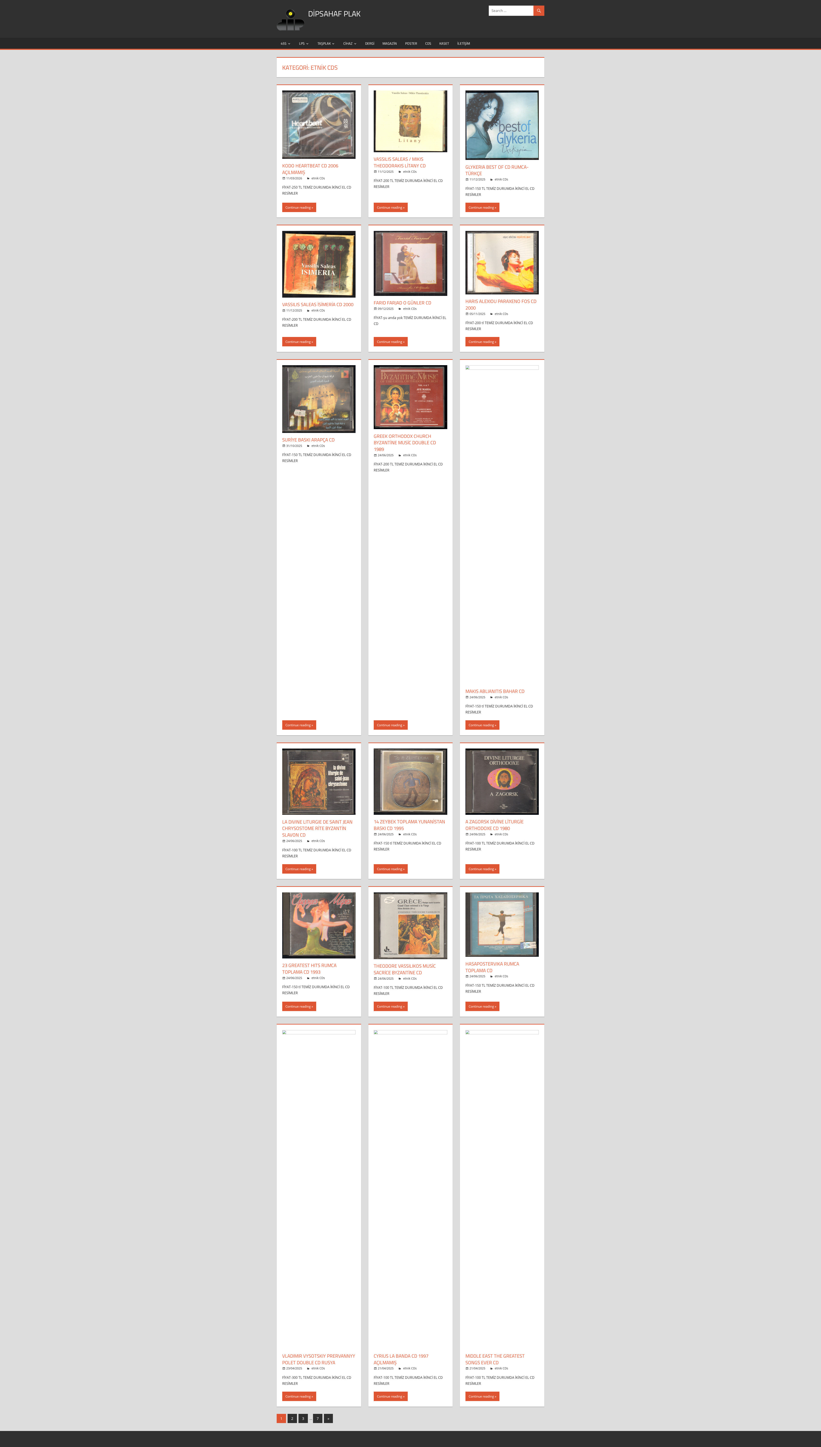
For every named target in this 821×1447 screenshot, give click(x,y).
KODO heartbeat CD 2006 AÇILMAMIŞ (310, 169)
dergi (369, 43)
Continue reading (298, 207)
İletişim (463, 43)
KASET (444, 43)
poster (411, 43)
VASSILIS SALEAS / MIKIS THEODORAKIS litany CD (400, 162)
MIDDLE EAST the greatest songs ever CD (495, 1359)
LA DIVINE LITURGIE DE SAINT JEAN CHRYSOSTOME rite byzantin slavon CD (317, 828)
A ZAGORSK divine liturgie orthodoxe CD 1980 (494, 825)
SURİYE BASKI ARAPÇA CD (308, 439)
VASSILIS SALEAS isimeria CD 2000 (317, 304)
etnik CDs (318, 178)
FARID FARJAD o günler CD (402, 302)
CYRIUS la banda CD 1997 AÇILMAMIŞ (401, 1359)
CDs (428, 43)
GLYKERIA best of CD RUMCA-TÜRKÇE (497, 170)
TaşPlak (324, 43)
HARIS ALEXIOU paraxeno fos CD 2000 (500, 305)
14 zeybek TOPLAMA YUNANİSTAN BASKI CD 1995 (409, 825)
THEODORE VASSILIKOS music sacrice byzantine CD (405, 969)
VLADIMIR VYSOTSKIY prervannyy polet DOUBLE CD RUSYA (318, 1359)
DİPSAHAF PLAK (334, 13)
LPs (302, 43)
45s (283, 43)
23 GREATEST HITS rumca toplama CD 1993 (309, 969)
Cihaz (348, 43)
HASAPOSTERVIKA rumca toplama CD (492, 967)
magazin (389, 43)
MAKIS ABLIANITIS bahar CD (494, 691)
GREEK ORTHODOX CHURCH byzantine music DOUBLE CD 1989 (405, 443)
